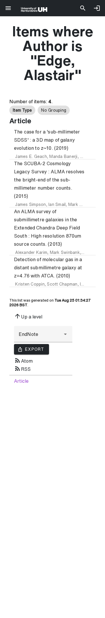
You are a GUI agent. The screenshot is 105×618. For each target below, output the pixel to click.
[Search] (83, 8)
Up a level (28, 316)
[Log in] (97, 8)
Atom (23, 360)
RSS (22, 368)
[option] (22, 110)
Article (21, 381)
